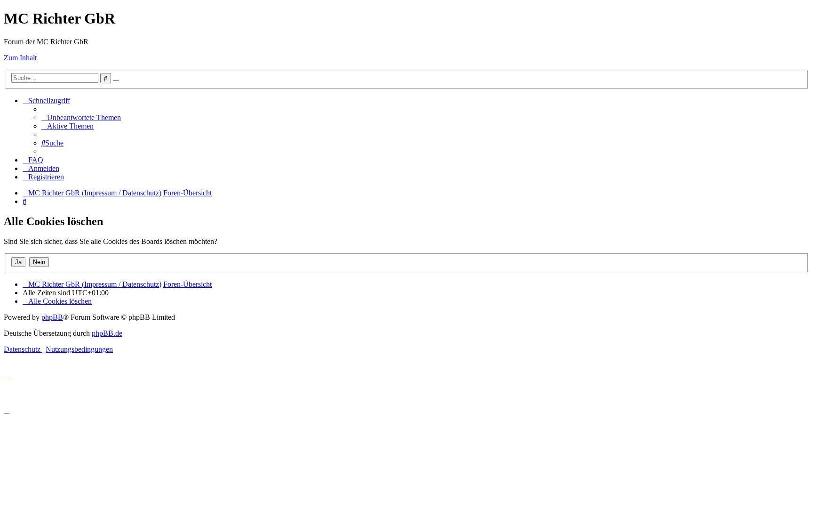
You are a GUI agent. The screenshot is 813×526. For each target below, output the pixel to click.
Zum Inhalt (20, 58)
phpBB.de (107, 333)
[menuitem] (81, 117)
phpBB (52, 317)
